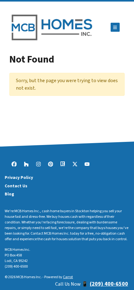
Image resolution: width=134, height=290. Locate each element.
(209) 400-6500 (16, 266)
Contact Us (16, 186)
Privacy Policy (19, 177)
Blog (9, 194)
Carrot (68, 277)
